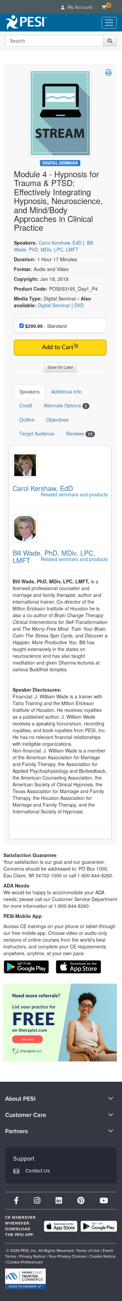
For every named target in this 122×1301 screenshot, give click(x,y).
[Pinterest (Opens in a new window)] (81, 1200)
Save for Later (60, 367)
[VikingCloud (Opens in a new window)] (25, 1279)
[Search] (110, 40)
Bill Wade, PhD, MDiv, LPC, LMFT (53, 246)
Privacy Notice (32, 1256)
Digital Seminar (60, 163)
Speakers (29, 391)
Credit (25, 405)
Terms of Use (88, 1251)
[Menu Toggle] (109, 22)
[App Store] (60, 1226)
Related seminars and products (74, 494)
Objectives (57, 419)
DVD (79, 305)
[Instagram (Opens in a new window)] (37, 1200)
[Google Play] (99, 1226)
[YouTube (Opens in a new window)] (104, 1200)
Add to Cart (57, 347)
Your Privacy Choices (67, 1256)
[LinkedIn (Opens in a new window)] (59, 1200)
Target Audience (37, 433)
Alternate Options (65, 405)
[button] (108, 72)
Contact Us (37, 1170)
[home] (26, 22)
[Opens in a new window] (60, 1022)
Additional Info (66, 391)
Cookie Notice (102, 1256)
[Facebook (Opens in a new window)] (16, 1200)
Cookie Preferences (25, 1262)
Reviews (79, 433)
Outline (27, 419)
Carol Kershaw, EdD (60, 242)
